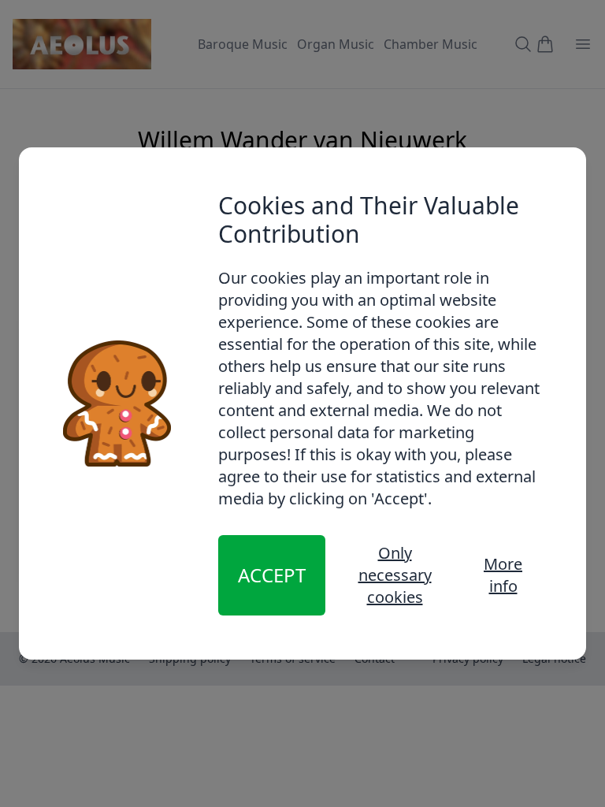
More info (503, 575)
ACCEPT (272, 575)
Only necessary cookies (395, 575)
